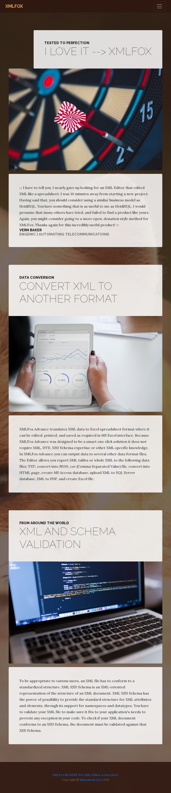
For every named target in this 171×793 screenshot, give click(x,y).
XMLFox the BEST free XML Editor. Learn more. (86, 775)
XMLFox (14, 6)
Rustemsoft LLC (91, 780)
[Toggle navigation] (159, 6)
